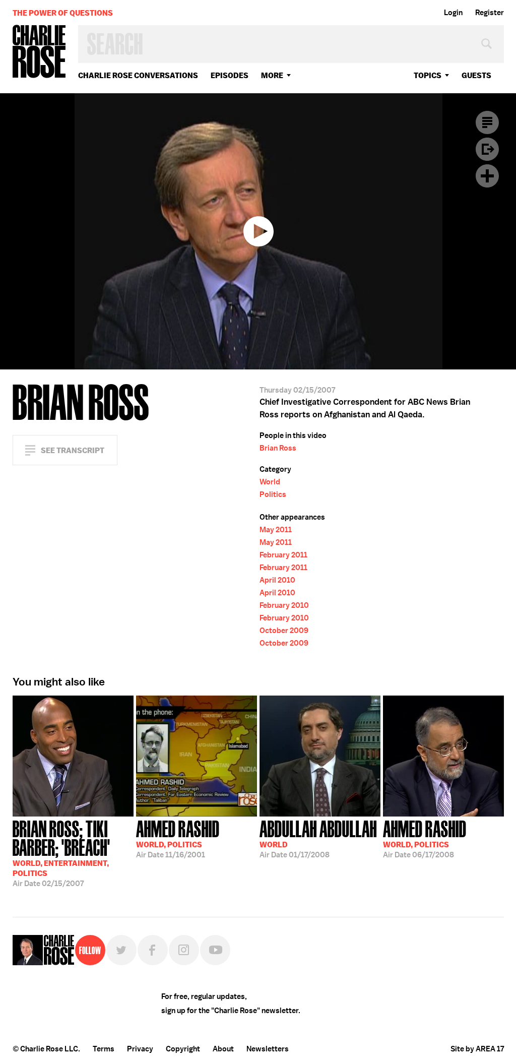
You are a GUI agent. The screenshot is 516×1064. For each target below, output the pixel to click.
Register (489, 13)
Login (453, 13)
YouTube (215, 950)
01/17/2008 (318, 838)
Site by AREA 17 (477, 1049)
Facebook (153, 950)
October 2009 (284, 630)
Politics (273, 494)
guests (476, 75)
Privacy (140, 1049)
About (223, 1049)
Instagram (184, 950)
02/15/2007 (61, 853)
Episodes (229, 75)
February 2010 (284, 605)
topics (427, 75)
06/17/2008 (425, 838)
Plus (487, 175)
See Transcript (72, 450)
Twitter (121, 950)
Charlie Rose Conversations (138, 75)
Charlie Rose (39, 52)
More (272, 75)
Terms (103, 1049)
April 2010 (277, 580)
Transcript (487, 122)
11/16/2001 (178, 838)
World (270, 482)
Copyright (183, 1049)
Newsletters (267, 1049)
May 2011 (276, 530)
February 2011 (283, 555)
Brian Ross (278, 448)
